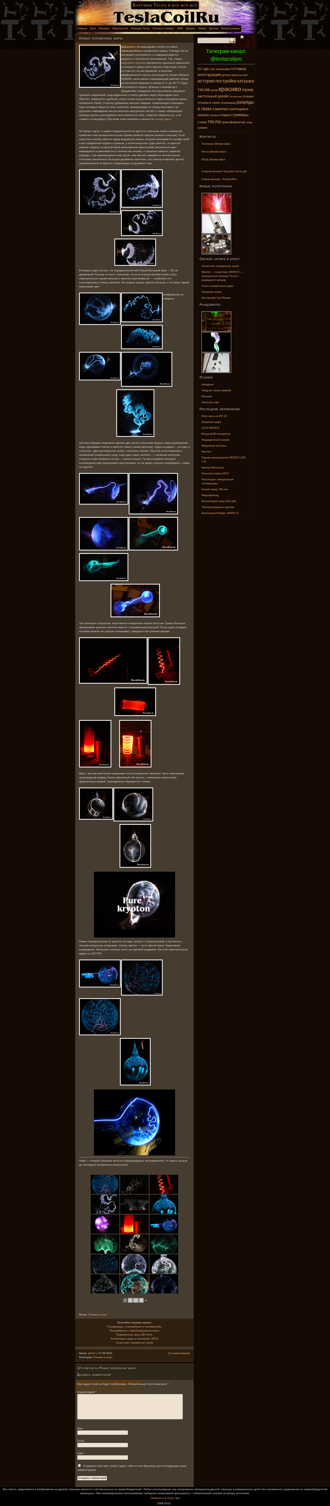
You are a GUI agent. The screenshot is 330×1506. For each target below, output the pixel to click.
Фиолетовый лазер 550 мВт (218, 501)
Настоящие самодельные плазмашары (217, 481)
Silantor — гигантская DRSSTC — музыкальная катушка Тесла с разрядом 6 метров (222, 275)
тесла (214, 121)
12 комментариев (179, 1353)
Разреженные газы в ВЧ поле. (134, 1334)
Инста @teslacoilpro (213, 151)
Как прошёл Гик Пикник (216, 297)
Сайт (80, 1453)
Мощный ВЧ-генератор (215, 433)
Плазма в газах (97, 1314)
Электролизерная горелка (217, 507)
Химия (202, 28)
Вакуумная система (213, 445)
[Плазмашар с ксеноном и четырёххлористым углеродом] (99, 973)
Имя (80, 1428)
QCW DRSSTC (210, 427)
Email (80, 1440)
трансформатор (233, 122)
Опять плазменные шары (217, 285)
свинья (214, 115)
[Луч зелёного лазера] (226, 311)
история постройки (217, 80)
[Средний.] (134, 1264)
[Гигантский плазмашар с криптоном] (134, 1184)
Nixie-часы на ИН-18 (214, 415)
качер (214, 90)
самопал (221, 109)
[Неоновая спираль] (112, 660)
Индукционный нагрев (215, 439)
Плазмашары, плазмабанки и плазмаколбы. (134, 1326)
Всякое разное (230, 28)
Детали (213, 28)
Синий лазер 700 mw (214, 489)
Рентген (206, 451)
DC (200, 69)
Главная (82, 28)
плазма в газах (209, 102)
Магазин (104, 28)
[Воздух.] (105, 1224)
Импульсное (120, 28)
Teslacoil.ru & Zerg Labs (165, 1497)
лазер (247, 89)
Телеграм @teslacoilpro (216, 143)
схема (202, 122)
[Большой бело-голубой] (164, 1283)
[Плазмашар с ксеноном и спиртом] (164, 1244)
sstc (212, 69)
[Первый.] (164, 1264)
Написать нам (210, 402)
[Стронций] (226, 193)
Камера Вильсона (212, 467)
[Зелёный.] (134, 1283)
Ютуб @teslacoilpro (213, 159)
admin (91, 1353)
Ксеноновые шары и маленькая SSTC (134, 1338)
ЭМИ (180, 28)
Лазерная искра (211, 291)
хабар (249, 122)
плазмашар (228, 102)
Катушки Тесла (140, 28)
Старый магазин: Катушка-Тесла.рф (224, 171)
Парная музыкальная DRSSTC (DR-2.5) (223, 459)
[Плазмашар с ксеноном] (152, 533)
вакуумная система (133, 62)
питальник (236, 96)
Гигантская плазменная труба (134, 1342)
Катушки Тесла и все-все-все (165, 5)
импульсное (239, 75)
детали (226, 75)
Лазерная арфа (211, 421)
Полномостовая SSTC (215, 473)
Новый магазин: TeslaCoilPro (219, 179)
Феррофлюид (210, 495)
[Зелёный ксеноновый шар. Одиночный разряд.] (105, 1244)
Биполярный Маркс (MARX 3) (220, 513)
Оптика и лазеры (163, 28)
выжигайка (223, 69)
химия (202, 128)
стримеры (239, 115)
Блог (93, 28)
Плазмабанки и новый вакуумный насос (134, 1330)
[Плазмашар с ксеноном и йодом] (103, 489)
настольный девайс (213, 96)
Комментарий (86, 1391)
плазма (248, 96)
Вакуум (190, 28)
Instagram (207, 384)
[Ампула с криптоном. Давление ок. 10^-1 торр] (134, 1204)
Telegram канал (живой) (216, 390)
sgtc (206, 69)
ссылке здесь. (163, 119)
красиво (229, 89)
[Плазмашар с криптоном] (99, 66)
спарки (224, 115)
